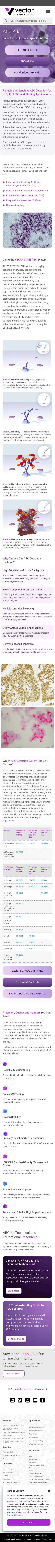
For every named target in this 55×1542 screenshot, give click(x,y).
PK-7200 (19, 903)
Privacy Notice (47, 1539)
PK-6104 (19, 936)
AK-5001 (44, 880)
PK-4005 (32, 942)
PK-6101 (19, 880)
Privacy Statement (15, 1515)
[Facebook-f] (42, 1400)
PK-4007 (32, 948)
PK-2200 (19, 955)
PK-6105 (19, 942)
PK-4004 (32, 936)
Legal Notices (15, 1539)
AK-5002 (44, 886)
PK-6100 (19, 843)
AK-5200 (44, 893)
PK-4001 (32, 880)
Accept (28, 1522)
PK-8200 (19, 916)
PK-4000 (32, 843)
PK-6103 (19, 929)
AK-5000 (44, 843)
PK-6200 (19, 893)
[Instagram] (27, 1400)
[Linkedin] (12, 1400)
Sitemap (5, 1539)
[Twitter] (20, 1400)
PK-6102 (19, 886)
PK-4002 (32, 886)
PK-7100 (19, 852)
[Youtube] (35, 1400)
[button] (49, 1490)
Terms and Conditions (31, 1539)
